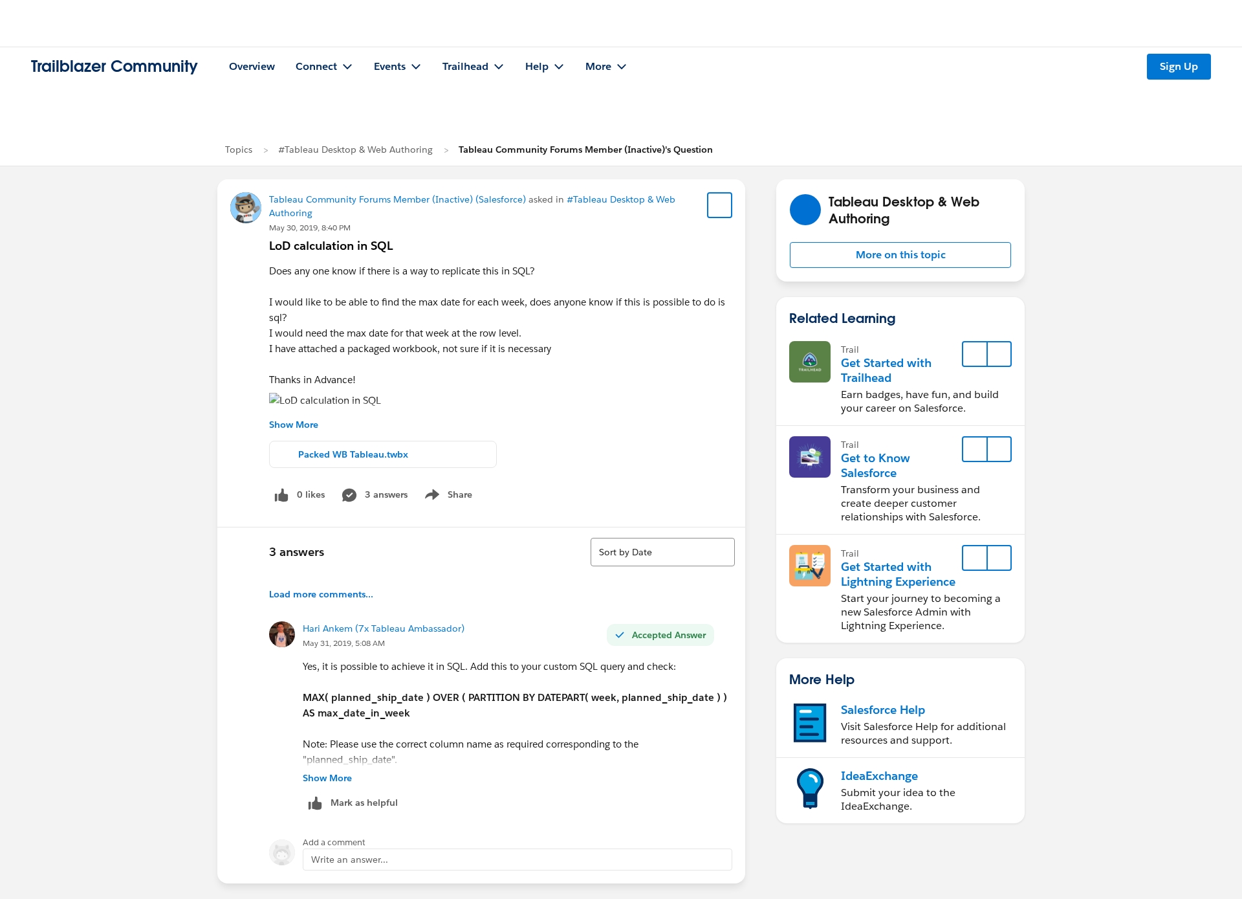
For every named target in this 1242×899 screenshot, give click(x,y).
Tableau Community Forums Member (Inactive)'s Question (586, 149)
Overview (252, 66)
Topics (238, 149)
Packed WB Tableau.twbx (353, 454)
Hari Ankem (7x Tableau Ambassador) (383, 628)
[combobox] (663, 552)
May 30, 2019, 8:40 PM (310, 227)
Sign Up (1179, 66)
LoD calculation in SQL (331, 245)
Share (446, 497)
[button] (900, 255)
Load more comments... (321, 594)
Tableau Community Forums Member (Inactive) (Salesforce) (397, 199)
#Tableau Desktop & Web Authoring (355, 149)
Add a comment (334, 842)
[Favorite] (720, 205)
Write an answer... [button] (349, 859)
